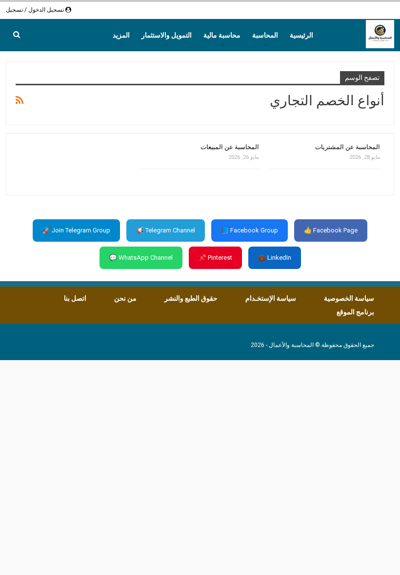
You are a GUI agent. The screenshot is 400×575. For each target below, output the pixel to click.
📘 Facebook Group (249, 230)
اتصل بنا (75, 298)
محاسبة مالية (221, 35)
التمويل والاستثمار (166, 35)
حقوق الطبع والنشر (191, 298)
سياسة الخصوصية (349, 298)
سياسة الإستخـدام (270, 298)
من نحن (125, 298)
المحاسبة (265, 35)
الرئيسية (301, 35)
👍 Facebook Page (331, 230)
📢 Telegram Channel (165, 230)
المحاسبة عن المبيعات (229, 147)
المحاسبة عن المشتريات (347, 147)
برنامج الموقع (355, 312)
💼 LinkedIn (274, 257)
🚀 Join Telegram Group (76, 230)
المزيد (121, 35)
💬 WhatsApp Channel (141, 257)
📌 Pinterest (215, 257)
